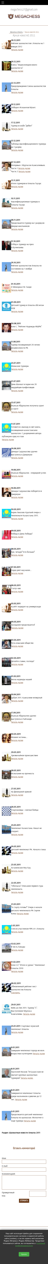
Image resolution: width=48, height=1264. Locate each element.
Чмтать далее (17, 627)
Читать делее (23, 913)
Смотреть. (15, 992)
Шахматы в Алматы (16, 32)
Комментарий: (8, 1173)
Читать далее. (27, 1077)
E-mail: (5, 1165)
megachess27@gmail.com (24, 9)
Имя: (4, 1158)
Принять (24, 1254)
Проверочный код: (8, 1194)
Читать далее (17, 49)
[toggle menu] (3, 2)
